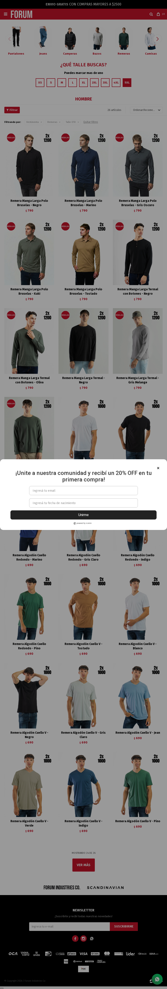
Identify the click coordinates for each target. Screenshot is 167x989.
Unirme (83, 515)
